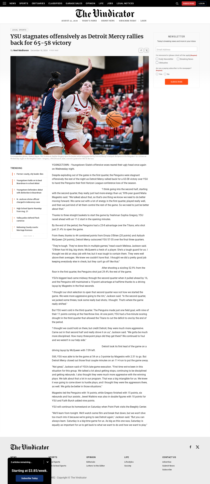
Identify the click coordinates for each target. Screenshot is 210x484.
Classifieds (55, 3)
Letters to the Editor (95, 466)
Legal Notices (125, 3)
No (168, 74)
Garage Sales (74, 3)
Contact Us (169, 457)
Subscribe (188, 3)
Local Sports (19, 30)
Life (101, 3)
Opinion (90, 3)
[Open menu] (4, 3)
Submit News (108, 21)
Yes (160, 74)
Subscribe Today (127, 21)
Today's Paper (89, 21)
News (13, 3)
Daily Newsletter (166, 59)
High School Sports (57, 466)
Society (127, 466)
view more (27, 236)
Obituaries (38, 3)
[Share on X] (146, 50)
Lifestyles (129, 462)
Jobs (110, 3)
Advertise (166, 462)
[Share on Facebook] (141, 50)
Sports (23, 3)
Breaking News (186, 59)
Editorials (90, 462)
